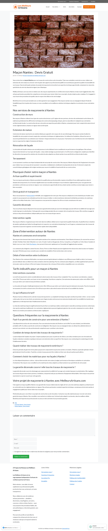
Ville (16, 402)
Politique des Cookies (76, 481)
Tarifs (64, 6)
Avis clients (71, 6)
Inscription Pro (85, 1)
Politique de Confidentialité (77, 478)
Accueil (47, 6)
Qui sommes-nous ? (62, 1)
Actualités (93, 1)
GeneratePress (66, 528)
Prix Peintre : (33, 244)
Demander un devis (89, 6)
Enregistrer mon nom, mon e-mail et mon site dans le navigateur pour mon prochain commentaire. (42, 451)
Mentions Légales (75, 475)
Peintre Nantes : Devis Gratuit (22, 406)
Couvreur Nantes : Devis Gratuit (22, 404)
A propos (79, 6)
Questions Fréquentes (74, 1)
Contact (72, 484)
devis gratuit (30, 195)
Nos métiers (55, 6)
